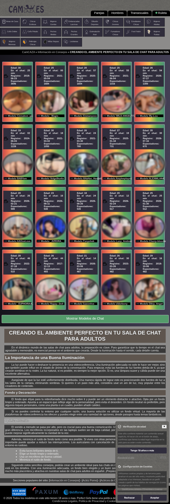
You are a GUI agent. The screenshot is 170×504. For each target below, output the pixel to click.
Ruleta (162, 13)
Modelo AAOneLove (19, 241)
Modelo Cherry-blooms (153, 241)
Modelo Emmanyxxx (85, 115)
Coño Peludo (33, 31)
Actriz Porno (90, 480)
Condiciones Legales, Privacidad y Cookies (142, 489)
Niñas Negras (53, 41)
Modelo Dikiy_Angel (151, 303)
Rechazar (129, 497)
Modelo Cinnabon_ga (20, 115)
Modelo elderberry (117, 303)
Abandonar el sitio (126, 457)
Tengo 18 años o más (142, 450)
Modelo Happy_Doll (52, 303)
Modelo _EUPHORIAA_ (21, 303)
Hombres (117, 13)
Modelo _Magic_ (50, 115)
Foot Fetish (136, 31)
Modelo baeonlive (84, 303)
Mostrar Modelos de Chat (85, 318)
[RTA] (163, 457)
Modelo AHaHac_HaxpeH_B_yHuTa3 (94, 178)
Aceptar (154, 497)
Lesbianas (74, 41)
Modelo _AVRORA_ (52, 241)
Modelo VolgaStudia (52, 178)
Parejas (99, 13)
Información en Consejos (52, 52)
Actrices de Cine (110, 480)
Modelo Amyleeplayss (119, 178)
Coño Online (12, 31)
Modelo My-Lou (149, 115)
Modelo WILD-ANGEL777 (121, 115)
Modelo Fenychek (84, 241)
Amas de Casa (12, 21)
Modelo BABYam (17, 178)
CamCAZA (28, 52)
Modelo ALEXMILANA (152, 178)
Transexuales (139, 13)
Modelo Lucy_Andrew (119, 241)
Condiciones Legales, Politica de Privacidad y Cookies (84, 501)
